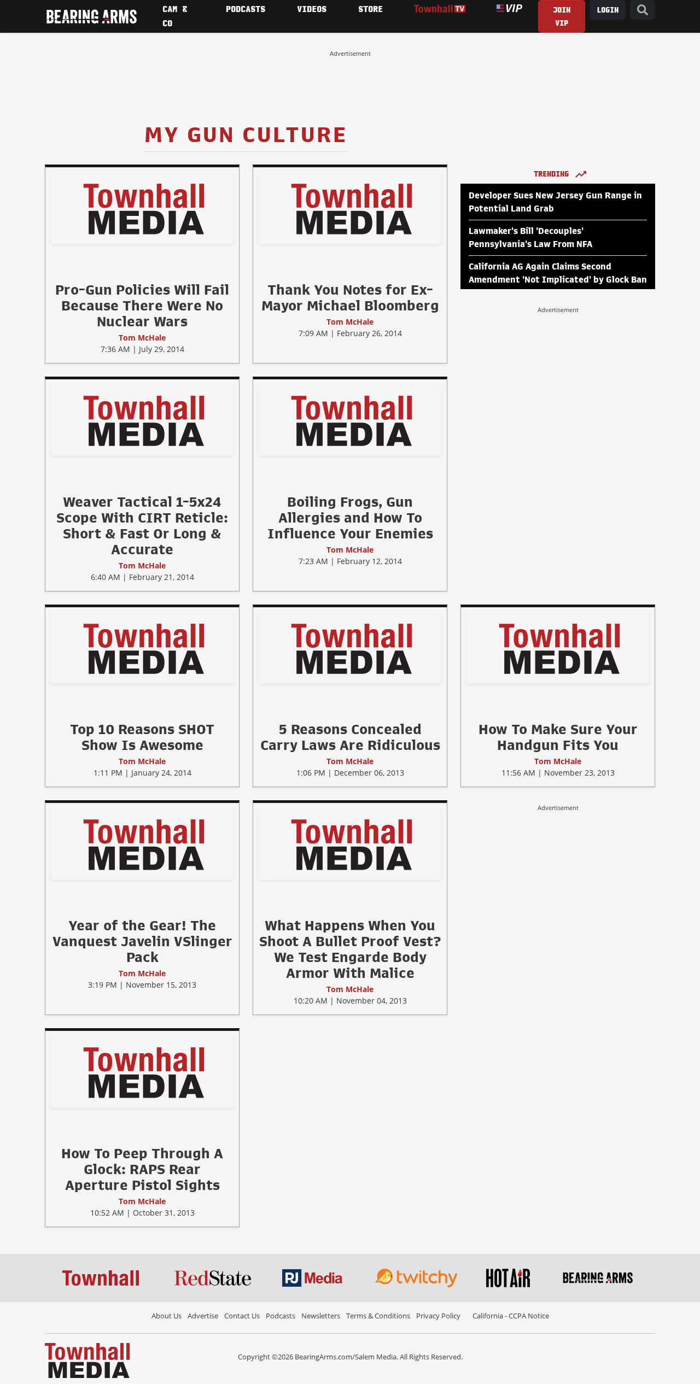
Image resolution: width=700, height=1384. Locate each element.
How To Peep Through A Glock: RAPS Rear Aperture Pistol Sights (142, 1169)
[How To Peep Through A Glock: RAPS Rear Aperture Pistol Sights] (142, 1072)
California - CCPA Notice (510, 1316)
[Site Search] (642, 10)
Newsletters (320, 1316)
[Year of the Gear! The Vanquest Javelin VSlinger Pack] (142, 844)
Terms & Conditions (378, 1316)
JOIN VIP (561, 16)
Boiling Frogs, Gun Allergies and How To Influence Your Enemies (350, 518)
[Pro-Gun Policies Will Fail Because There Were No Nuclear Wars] (142, 208)
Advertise (203, 1316)
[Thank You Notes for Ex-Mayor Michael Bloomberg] (350, 208)
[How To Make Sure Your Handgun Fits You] (557, 647)
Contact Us (242, 1316)
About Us (166, 1316)
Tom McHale (142, 337)
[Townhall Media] (87, 1359)
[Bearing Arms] (91, 16)
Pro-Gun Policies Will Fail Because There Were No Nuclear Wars (142, 306)
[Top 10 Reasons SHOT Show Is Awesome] (142, 647)
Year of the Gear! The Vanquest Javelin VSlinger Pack (142, 941)
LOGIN (608, 10)
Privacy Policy (438, 1316)
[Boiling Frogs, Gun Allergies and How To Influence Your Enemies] (350, 419)
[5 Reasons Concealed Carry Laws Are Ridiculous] (350, 647)
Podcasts (280, 1316)
